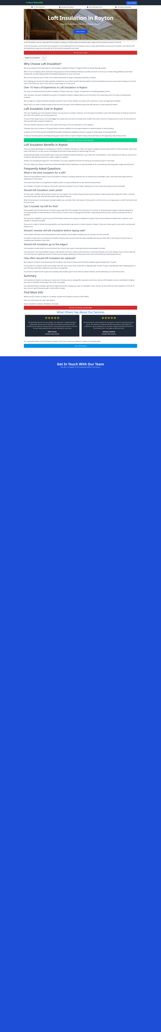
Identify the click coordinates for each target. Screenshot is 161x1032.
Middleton (47, 304)
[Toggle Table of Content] (43, 58)
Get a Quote (80, 31)
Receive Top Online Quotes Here (80, 308)
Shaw (26, 304)
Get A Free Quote (80, 346)
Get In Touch (132, 3)
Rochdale (55, 304)
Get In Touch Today (80, 53)
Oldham (40, 304)
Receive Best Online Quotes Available (80, 140)
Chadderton (32, 304)
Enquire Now (80, 352)
